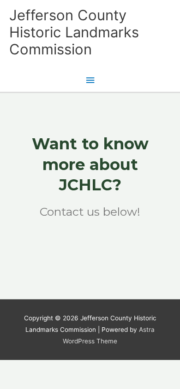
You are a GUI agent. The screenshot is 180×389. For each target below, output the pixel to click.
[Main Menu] (90, 80)
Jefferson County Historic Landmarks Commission (74, 32)
